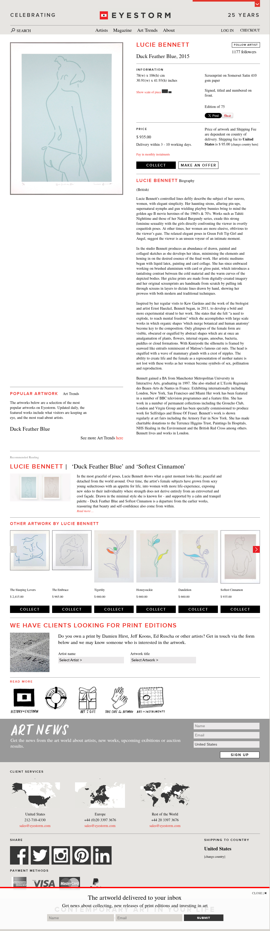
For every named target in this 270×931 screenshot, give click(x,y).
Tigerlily (99, 589)
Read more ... (85, 511)
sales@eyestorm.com (35, 825)
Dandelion (184, 589)
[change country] (214, 856)
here (119, 437)
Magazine (122, 30)
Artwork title (140, 653)
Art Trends (147, 30)
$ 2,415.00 (16, 596)
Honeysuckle (144, 589)
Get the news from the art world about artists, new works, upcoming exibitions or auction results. (96, 743)
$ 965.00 (57, 596)
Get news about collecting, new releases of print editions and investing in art (135, 905)
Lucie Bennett (163, 44)
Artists (101, 30)
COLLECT (156, 165)
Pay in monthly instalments (153, 154)
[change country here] (244, 144)
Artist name (67, 653)
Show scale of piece (148, 92)
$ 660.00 (99, 596)
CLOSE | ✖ (259, 893)
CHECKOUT (250, 30)
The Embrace (60, 589)
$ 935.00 (226, 596)
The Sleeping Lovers (23, 589)
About (169, 30)
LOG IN (227, 30)
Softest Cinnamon (232, 589)
